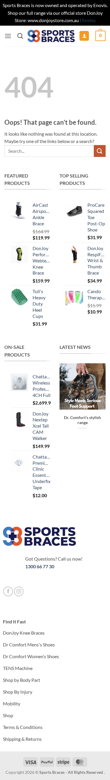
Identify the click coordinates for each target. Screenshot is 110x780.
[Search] (20, 35)
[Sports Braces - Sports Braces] (51, 36)
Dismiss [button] (88, 20)
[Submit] (100, 151)
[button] (7, 36)
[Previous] (67, 399)
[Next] (97, 399)
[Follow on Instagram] (19, 591)
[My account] (84, 36)
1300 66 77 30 (39, 566)
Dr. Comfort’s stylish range (82, 420)
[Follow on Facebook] (8, 591)
